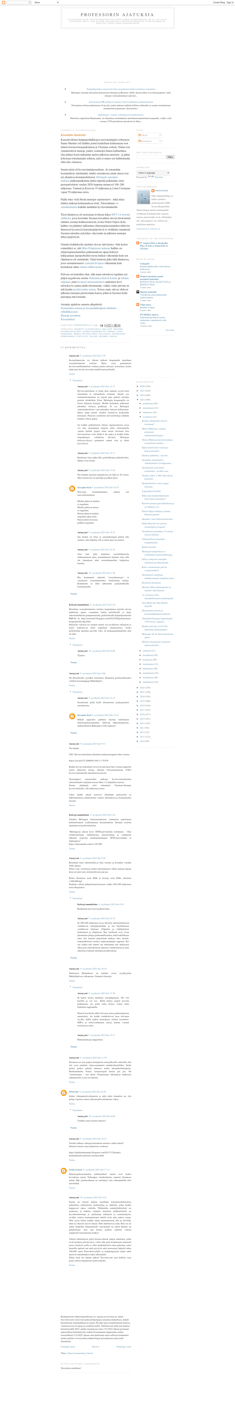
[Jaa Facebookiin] (116, 325)
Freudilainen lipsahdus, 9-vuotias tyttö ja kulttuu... (157, 533)
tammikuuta (148, 681)
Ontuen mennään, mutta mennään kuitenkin (151, 278)
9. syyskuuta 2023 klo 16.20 (92, 1091)
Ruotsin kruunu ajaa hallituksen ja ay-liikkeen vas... (158, 505)
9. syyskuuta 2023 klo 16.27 (93, 1138)
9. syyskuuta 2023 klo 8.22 (102, 604)
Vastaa (72, 373)
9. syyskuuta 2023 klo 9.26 (92, 858)
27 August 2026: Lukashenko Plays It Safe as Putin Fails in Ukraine (154, 245)
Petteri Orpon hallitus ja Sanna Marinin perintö (156, 513)
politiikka (104, 334)
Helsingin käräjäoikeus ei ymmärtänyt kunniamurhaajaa (157, 553)
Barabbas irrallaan (147, 307)
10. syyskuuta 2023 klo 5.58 (102, 572)
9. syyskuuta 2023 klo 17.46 (102, 470)
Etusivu (95, 1346)
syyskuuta (148, 416)
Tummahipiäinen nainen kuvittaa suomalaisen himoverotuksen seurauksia (121, 88)
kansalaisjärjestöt (94, 331)
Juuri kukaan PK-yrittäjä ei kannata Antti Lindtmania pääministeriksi (121, 101)
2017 (142, 709)
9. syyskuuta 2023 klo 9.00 (92, 673)
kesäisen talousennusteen (91, 281)
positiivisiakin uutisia (84, 289)
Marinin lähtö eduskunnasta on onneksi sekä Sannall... (156, 589)
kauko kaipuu (75, 1169)
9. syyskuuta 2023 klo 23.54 (102, 549)
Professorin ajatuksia (117, 14)
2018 (142, 705)
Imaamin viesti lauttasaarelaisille (157, 518)
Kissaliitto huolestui (151, 582)
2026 (142, 386)
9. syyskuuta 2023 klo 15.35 (105, 715)
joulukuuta (148, 403)
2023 (142, 399)
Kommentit (146, 141)
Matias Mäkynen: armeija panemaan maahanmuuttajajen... (154, 432)
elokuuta (147, 650)
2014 (142, 723)
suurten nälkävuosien (90, 267)
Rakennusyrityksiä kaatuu (103, 278)
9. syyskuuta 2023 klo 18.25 (102, 532)
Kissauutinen (68, 319)
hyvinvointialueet (71, 331)
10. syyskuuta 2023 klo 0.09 (102, 1116)
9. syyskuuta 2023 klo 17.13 (96, 1169)
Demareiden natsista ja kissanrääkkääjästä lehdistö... (157, 612)
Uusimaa (103, 336)
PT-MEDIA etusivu (149, 314)
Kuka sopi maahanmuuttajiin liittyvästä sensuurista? (155, 497)
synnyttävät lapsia (94, 263)
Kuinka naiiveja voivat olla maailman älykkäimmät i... (155, 628)
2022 (142, 687)
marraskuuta (149, 407)
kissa (120, 331)
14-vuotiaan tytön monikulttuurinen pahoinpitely (158, 596)
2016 (142, 714)
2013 (142, 727)
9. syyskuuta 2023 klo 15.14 (102, 697)
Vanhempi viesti (123, 1346)
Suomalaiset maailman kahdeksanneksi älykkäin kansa (158, 576)
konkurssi (67, 334)
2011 (142, 736)
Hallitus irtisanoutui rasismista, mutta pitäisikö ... (156, 643)
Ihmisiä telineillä (148, 291)
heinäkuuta (148, 655)
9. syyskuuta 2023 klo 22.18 (102, 918)
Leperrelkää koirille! (151, 491)
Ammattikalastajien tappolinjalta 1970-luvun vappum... (157, 620)
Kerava (111, 331)
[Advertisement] (117, 55)
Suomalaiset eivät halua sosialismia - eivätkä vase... (156, 469)
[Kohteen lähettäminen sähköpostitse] (106, 325)
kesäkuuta (148, 659)
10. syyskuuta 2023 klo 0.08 (102, 650)
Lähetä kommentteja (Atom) (80, 1353)
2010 (142, 741)
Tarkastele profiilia (148, 229)
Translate (159, 177)
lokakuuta (148, 412)
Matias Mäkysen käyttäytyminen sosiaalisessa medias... (157, 441)
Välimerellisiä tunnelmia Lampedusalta (153, 540)
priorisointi (119, 334)
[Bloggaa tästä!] (109, 325)
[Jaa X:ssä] (112, 325)
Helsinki (118, 329)
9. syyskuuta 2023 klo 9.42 (111, 904)
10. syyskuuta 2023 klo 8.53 (93, 1197)
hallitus (107, 329)
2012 (142, 732)
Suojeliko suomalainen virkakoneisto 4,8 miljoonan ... (157, 461)
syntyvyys (82, 336)
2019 (142, 700)
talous (93, 336)
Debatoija (73, 1091)
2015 (142, 718)
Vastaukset (77, 380)
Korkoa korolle (149, 546)
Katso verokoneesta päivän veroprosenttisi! (154, 568)
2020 (142, 696)
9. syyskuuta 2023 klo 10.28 (93, 968)
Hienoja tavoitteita (70, 315)
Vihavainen (145, 304)
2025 (142, 390)
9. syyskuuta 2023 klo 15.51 (102, 1035)
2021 (142, 692)
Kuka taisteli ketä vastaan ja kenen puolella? (155, 449)
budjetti (79, 329)
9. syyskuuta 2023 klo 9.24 (102, 814)
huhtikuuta (148, 668)
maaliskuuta (149, 672)
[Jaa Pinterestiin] (119, 325)
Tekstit (144, 135)
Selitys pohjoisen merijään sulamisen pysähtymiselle (155, 561)
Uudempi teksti (68, 1346)
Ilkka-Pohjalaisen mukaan (96, 248)
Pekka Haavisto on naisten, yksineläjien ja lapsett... (154, 525)
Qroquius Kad (84, 487)
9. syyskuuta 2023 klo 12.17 (102, 386)
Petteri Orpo (89, 334)
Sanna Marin (67, 336)
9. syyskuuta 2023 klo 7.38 (92, 355)
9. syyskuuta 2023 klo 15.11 (102, 453)
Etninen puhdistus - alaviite (155, 455)
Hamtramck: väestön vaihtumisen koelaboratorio (121, 114)
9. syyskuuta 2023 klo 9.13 (92, 743)
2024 (142, 395)
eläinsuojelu (93, 329)
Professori (161, 191)
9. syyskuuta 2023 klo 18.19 (105, 487)
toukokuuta (148, 664)
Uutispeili (144, 263)
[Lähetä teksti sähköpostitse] (101, 325)
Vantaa (113, 336)
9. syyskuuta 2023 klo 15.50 (102, 993)
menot (77, 334)
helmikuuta (148, 677)
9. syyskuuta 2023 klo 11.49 (93, 1057)
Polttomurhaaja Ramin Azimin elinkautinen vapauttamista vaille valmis (153, 320)
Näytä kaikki (170, 330)
